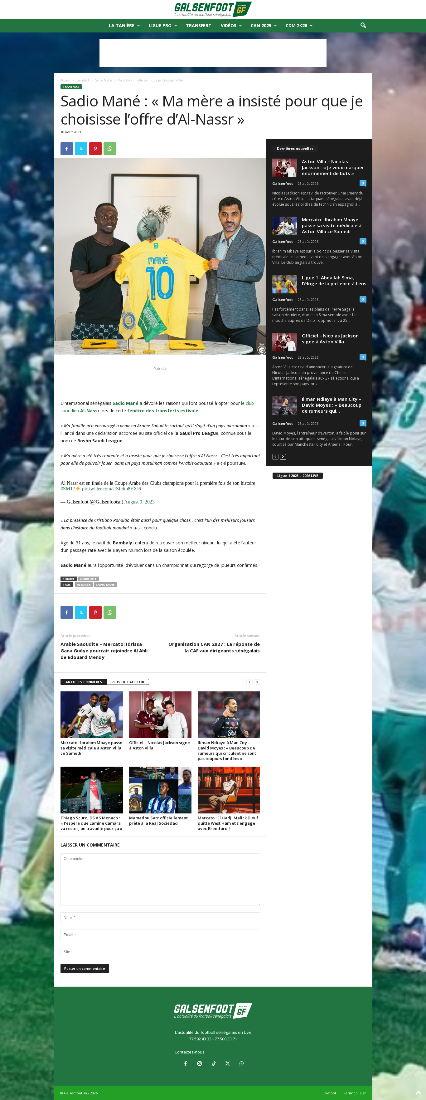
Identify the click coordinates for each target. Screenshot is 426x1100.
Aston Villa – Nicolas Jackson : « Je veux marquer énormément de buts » (333, 167)
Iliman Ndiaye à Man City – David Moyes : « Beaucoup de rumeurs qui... (331, 405)
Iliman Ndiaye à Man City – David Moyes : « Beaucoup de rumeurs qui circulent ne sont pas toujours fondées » (227, 750)
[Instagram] (199, 1064)
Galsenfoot (282, 183)
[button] (363, 25)
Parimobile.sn (354, 1093)
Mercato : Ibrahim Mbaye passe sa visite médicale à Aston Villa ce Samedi (91, 748)
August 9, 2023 (139, 501)
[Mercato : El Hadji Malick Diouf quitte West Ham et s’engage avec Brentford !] (229, 790)
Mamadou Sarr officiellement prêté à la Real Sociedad (158, 820)
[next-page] (257, 682)
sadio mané (105, 584)
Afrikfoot (88, 579)
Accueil (65, 80)
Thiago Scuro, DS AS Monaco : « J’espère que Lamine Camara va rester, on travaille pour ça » (92, 823)
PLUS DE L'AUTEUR (127, 682)
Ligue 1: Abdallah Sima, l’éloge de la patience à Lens (334, 280)
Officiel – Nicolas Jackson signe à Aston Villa (159, 745)
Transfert (198, 25)
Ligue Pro (160, 25)
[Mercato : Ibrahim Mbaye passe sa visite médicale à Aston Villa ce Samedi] (92, 714)
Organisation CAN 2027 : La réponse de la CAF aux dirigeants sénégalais (214, 647)
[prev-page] (249, 682)
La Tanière (121, 25)
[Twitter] (81, 148)
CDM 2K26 (296, 25)
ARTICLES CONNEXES (83, 682)
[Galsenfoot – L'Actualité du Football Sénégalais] (213, 9)
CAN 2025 (261, 25)
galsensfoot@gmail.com (229, 1052)
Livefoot (329, 1093)
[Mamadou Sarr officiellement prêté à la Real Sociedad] (160, 790)
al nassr (84, 584)
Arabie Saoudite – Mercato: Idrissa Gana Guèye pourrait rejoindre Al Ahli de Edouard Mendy (104, 650)
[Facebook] (67, 148)
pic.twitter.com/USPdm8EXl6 (111, 488)
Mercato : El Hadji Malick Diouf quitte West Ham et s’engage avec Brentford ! (228, 823)
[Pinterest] (95, 148)
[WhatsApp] (110, 148)
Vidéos (228, 25)
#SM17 (68, 488)
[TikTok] (213, 1064)
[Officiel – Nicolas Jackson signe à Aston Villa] (160, 714)
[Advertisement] (213, 53)
